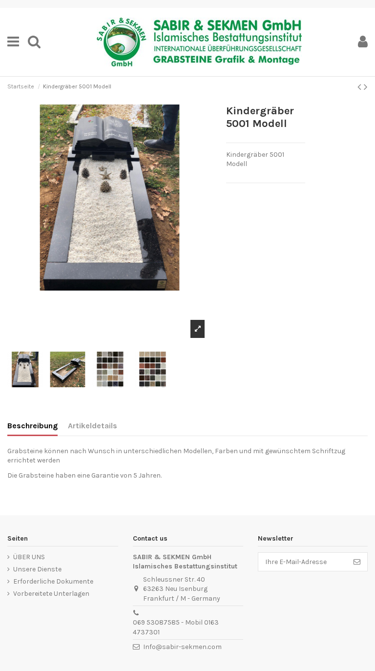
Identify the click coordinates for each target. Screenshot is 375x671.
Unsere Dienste (37, 569)
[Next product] (366, 87)
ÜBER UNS (29, 557)
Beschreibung (32, 425)
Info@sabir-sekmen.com (182, 647)
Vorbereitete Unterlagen (51, 593)
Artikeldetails (92, 425)
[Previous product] (360, 87)
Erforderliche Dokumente (53, 581)
